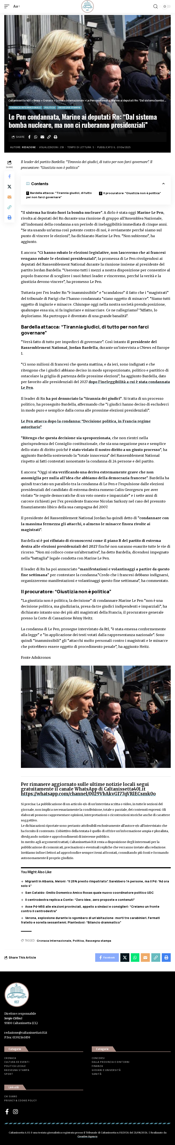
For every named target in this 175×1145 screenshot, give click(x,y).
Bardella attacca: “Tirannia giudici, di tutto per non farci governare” (59, 195)
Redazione (29, 147)
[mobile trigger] (8, 6)
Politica (50, 107)
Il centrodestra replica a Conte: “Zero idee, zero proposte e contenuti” (80, 900)
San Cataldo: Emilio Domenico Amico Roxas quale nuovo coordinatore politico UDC (89, 893)
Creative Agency (87, 1136)
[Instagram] (15, 1111)
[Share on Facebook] (29, 137)
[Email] (42, 137)
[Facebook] (7, 1111)
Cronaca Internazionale (25, 107)
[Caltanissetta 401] (87, 6)
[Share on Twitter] (9, 186)
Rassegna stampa (69, 107)
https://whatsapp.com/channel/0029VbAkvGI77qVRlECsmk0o (88, 793)
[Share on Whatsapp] (36, 137)
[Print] (56, 137)
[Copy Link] (49, 137)
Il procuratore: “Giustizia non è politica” (132, 193)
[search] (155, 6)
